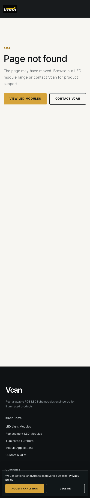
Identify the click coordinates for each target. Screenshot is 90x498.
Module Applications (19, 447)
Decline (65, 488)
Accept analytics (25, 488)
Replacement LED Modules (24, 433)
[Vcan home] (11, 9)
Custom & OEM (16, 455)
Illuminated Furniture (19, 441)
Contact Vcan (67, 98)
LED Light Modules (18, 426)
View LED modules (25, 98)
